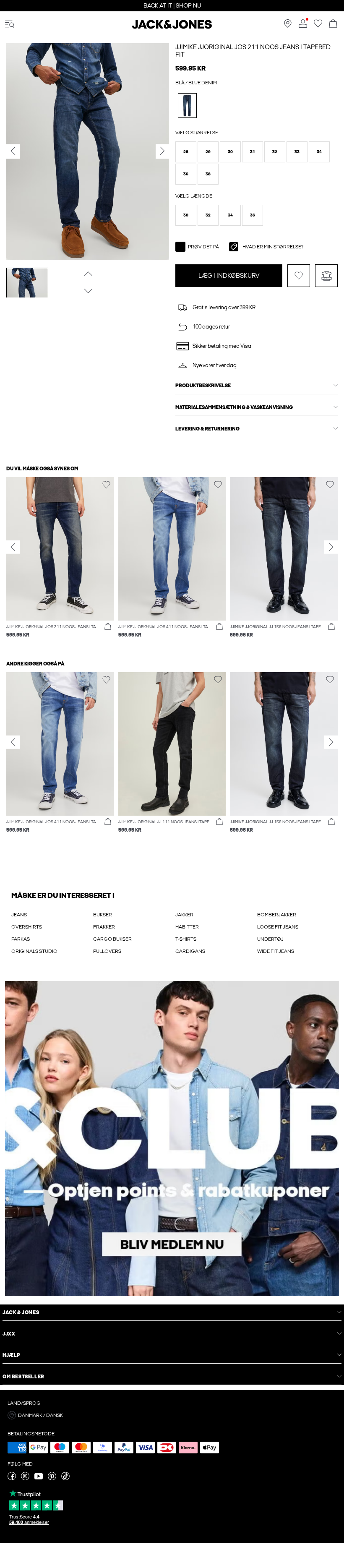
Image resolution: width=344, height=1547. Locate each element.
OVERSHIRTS (26, 927)
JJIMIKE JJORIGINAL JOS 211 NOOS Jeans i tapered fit (253, 50)
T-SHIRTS (185, 939)
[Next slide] (331, 546)
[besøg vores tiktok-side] (65, 1479)
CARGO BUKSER (112, 939)
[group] (60, 562)
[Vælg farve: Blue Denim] (187, 105)
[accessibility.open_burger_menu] (9, 24)
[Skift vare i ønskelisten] (298, 275)
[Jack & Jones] (172, 27)
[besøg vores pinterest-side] (52, 1479)
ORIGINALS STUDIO (34, 951)
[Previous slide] (13, 546)
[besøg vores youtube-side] (38, 1479)
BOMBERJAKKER (276, 915)
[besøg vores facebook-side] (12, 1479)
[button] (185, 151)
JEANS (19, 915)
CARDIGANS (190, 951)
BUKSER (102, 915)
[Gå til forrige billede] (87, 273)
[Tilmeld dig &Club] (172, 1138)
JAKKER (184, 915)
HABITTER (187, 927)
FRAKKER (104, 927)
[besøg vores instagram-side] (25, 1479)
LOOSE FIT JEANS (277, 927)
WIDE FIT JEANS (275, 951)
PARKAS (20, 939)
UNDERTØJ (270, 939)
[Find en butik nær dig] (288, 26)
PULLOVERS (107, 951)
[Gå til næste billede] (87, 290)
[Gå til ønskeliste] (318, 26)
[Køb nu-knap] (108, 627)
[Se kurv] (333, 24)
